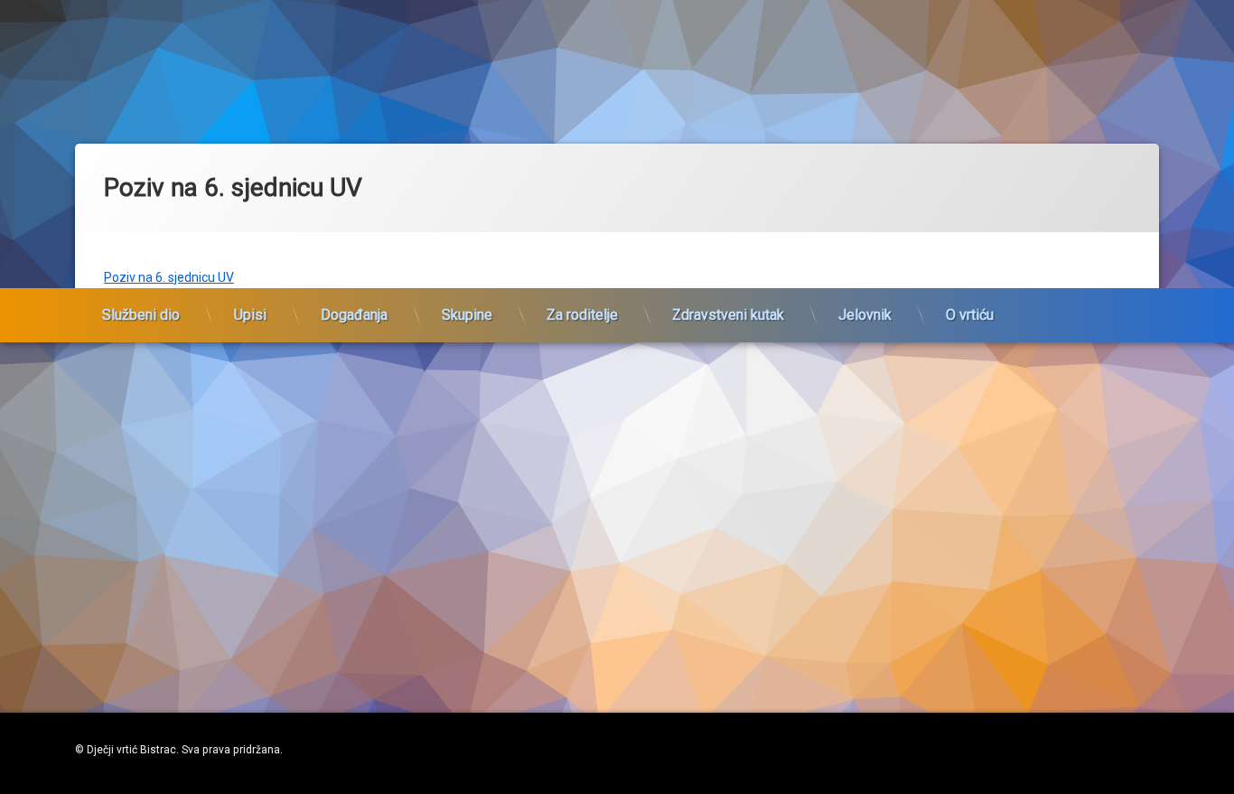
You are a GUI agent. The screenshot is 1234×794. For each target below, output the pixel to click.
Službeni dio (141, 314)
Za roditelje (582, 314)
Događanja (354, 314)
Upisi (250, 314)
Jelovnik (865, 314)
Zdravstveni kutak (728, 314)
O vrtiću (970, 314)
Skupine (467, 314)
